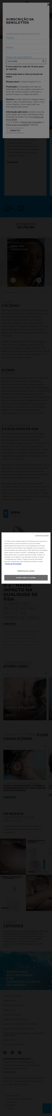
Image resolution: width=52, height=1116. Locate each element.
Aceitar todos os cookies (26, 577)
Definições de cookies (26, 571)
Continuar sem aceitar (42, 535)
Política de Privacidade (13, 564)
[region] (26, 558)
